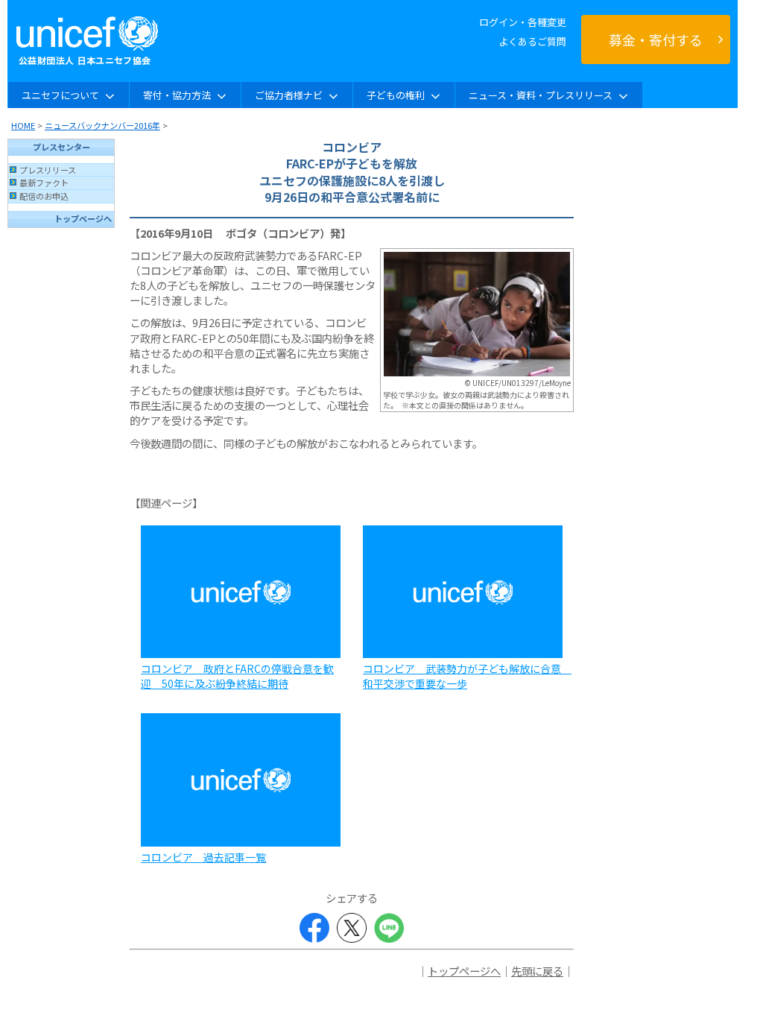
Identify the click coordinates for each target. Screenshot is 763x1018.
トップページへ (83, 218)
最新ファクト (44, 183)
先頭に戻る (537, 971)
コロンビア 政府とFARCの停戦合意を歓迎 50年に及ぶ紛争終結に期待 (237, 676)
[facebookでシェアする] (314, 928)
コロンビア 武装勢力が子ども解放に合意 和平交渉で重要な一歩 (467, 676)
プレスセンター (61, 147)
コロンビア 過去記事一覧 (203, 857)
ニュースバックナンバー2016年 (102, 125)
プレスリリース (47, 170)
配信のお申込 (44, 196)
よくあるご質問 (532, 41)
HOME (23, 125)
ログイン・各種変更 (522, 22)
